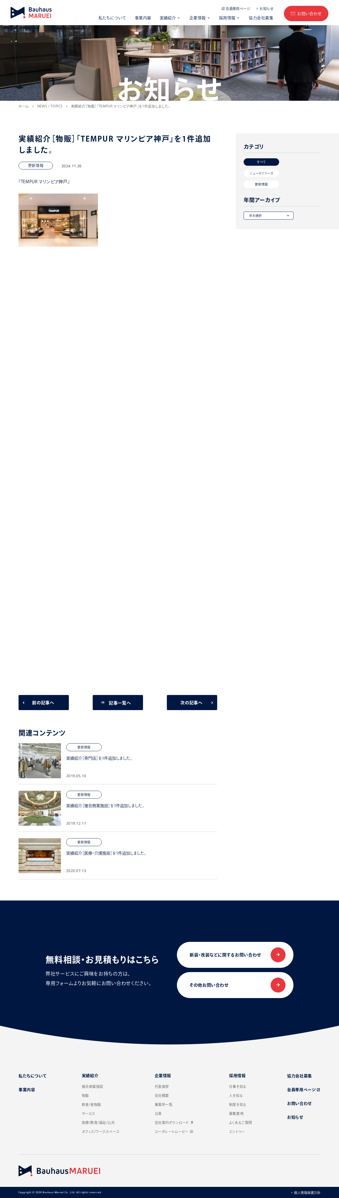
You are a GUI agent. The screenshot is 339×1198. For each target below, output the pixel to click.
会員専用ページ (238, 8)
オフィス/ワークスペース (100, 1131)
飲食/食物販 (91, 1104)
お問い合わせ (309, 14)
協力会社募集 (261, 18)
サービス (88, 1113)
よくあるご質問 (240, 1122)
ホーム (24, 106)
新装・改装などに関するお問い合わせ (225, 955)
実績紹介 (168, 18)
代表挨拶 (162, 1086)
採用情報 (227, 18)
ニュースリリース (261, 173)
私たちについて (112, 18)
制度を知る (238, 1104)
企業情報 (197, 18)
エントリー (237, 1131)
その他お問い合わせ (209, 985)
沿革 (158, 1113)
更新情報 (261, 184)
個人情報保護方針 (307, 1192)
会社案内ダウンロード (174, 1122)
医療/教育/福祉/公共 (98, 1122)
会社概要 (162, 1095)
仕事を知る (238, 1086)
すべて (261, 162)
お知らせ (266, 8)
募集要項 (236, 1113)
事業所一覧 (164, 1104)
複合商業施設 (92, 1086)
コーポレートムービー (174, 1131)
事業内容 (143, 18)
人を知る (236, 1095)
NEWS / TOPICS (50, 106)
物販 (85, 1095)
